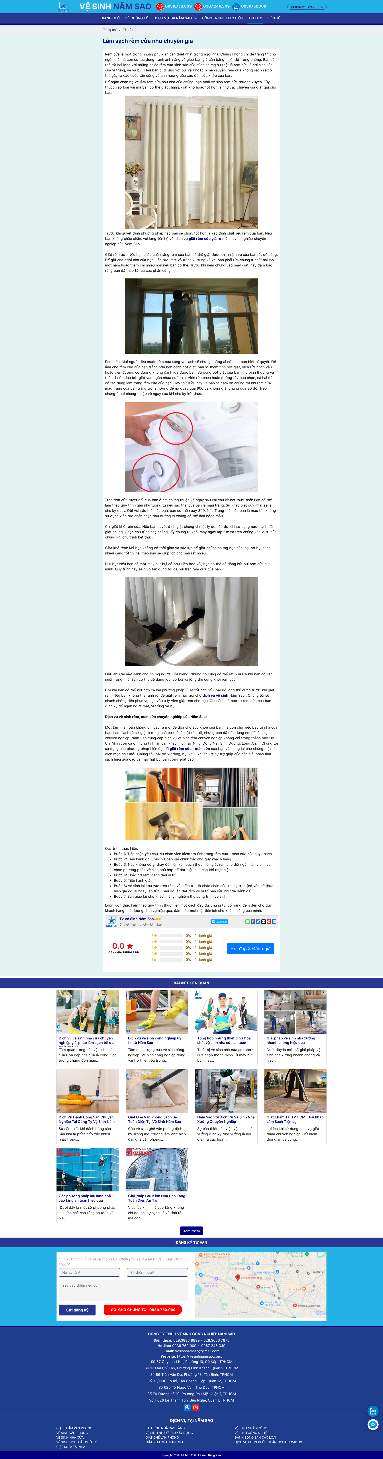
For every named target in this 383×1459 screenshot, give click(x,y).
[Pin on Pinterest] (269, 921)
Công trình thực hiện (222, 18)
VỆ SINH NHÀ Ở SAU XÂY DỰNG (169, 1433)
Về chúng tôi (137, 18)
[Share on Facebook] (253, 921)
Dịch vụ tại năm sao (173, 18)
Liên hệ (274, 18)
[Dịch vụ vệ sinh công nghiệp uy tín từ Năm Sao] (157, 1011)
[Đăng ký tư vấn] (373, 1424)
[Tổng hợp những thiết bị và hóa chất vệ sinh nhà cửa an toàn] (226, 1011)
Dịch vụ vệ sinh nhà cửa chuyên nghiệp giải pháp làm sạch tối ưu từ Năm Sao (86, 1042)
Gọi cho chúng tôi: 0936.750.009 (143, 1309)
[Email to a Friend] (263, 921)
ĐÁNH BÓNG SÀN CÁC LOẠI (255, 1437)
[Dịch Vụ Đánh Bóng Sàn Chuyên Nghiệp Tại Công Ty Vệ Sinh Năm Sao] (88, 1090)
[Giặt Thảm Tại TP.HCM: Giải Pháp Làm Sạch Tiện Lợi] (295, 1090)
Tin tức (255, 18)
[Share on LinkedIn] (274, 921)
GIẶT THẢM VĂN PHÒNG (74, 1428)
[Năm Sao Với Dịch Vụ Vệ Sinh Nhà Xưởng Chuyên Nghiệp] (226, 1090)
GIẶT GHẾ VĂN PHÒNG (162, 1437)
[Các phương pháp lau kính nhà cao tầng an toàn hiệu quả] (88, 1169)
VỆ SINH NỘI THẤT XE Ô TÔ (76, 1442)
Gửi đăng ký (77, 1310)
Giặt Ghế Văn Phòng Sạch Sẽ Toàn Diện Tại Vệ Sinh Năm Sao (154, 1119)
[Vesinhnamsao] (63, 6)
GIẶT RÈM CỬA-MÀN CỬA (164, 1442)
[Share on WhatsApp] (247, 921)
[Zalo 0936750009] (373, 1411)
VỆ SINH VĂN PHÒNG (72, 1433)
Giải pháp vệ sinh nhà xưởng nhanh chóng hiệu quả (291, 1040)
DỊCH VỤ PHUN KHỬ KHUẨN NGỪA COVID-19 (268, 1442)
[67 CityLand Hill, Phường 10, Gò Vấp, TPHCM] (260, 1284)
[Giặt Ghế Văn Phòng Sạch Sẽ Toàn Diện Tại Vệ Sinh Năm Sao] (157, 1090)
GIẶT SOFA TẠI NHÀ (70, 1447)
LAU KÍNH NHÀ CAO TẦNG (165, 1428)
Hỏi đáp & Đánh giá (251, 948)
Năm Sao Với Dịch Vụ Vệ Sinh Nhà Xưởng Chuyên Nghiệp (226, 1119)
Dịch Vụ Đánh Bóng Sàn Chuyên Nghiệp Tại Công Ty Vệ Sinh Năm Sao (87, 1121)
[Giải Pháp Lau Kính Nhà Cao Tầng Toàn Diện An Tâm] (157, 1169)
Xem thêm (191, 1231)
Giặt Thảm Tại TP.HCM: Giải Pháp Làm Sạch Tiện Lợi (295, 1119)
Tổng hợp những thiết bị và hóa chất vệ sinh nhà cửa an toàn (224, 1040)
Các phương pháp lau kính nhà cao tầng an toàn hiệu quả (85, 1198)
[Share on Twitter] (258, 921)
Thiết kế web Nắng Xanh (206, 1455)
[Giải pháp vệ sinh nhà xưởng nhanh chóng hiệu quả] (295, 1011)
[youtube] (195, 1407)
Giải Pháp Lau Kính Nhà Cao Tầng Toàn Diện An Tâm (156, 1198)
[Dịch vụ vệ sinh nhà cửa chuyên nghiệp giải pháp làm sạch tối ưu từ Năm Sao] (88, 1011)
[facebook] (187, 1407)
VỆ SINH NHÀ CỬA (70, 1437)
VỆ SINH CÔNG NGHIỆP (252, 1433)
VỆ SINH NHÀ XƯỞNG (251, 1428)
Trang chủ (110, 18)
